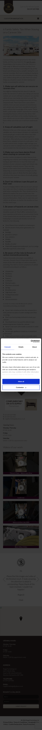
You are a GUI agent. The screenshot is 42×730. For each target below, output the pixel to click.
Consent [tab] (7, 347)
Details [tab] (21, 347)
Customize (20, 387)
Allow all (21, 381)
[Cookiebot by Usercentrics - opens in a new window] (31, 341)
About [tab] (34, 347)
